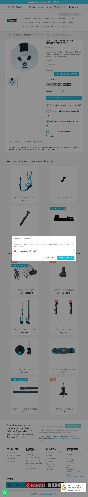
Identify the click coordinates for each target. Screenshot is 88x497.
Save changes (65, 257)
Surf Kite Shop (73, 485)
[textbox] (44, 250)
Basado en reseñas (74, 490)
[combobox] (44, 250)
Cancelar (49, 257)
